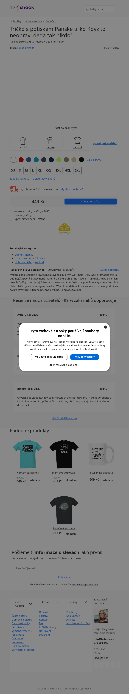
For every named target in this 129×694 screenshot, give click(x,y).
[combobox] (105, 327)
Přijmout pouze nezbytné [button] (49, 357)
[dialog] (64, 347)
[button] (64, 365)
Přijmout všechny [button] (85, 357)
